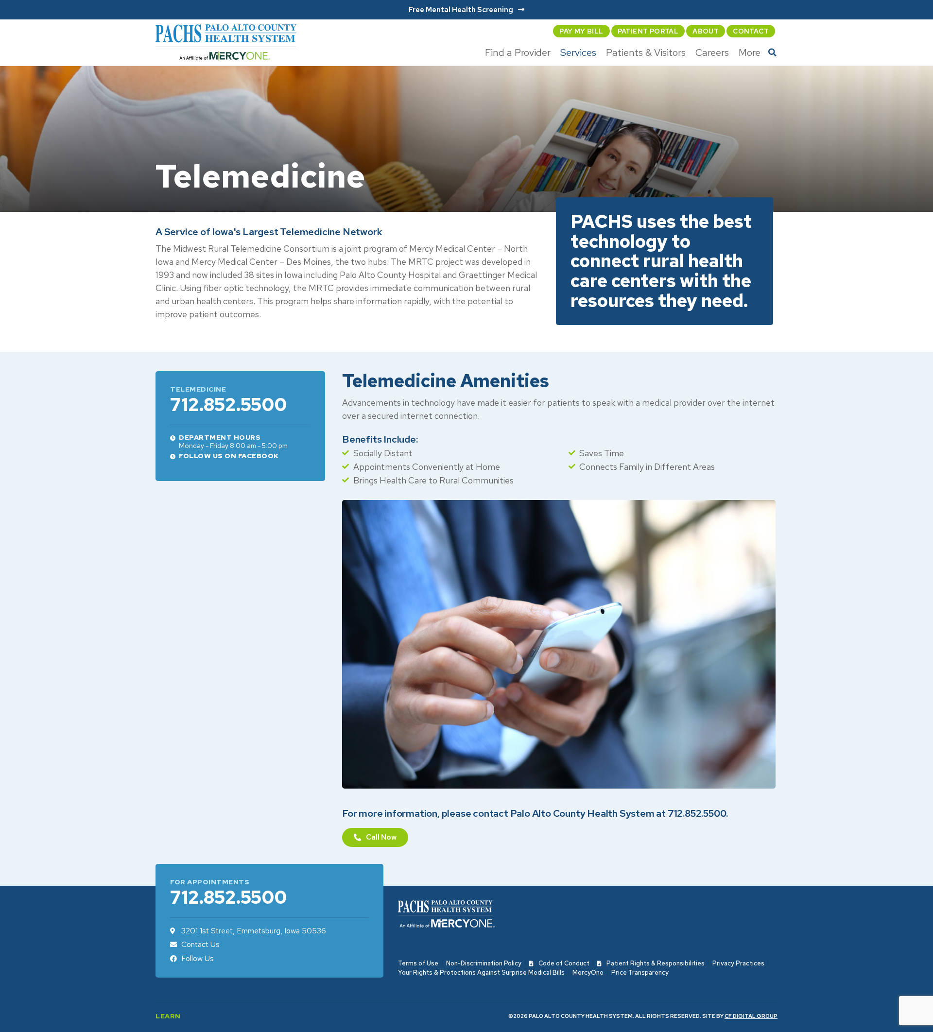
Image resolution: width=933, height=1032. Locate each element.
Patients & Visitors (646, 52)
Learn (168, 1016)
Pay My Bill (581, 31)
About (705, 31)
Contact (751, 31)
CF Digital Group (751, 1016)
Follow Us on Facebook (229, 455)
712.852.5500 (228, 404)
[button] (772, 52)
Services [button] (578, 52)
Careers (712, 52)
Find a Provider (518, 52)
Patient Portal (648, 31)
